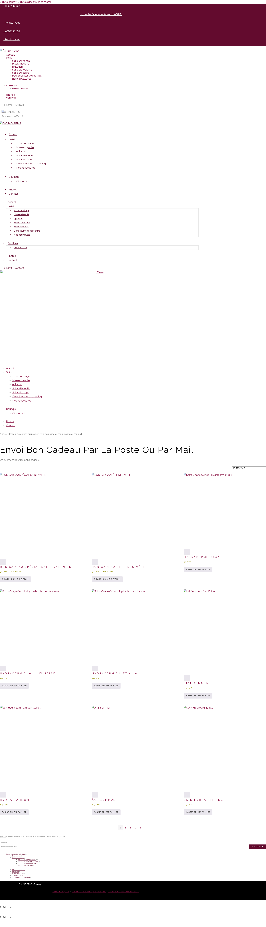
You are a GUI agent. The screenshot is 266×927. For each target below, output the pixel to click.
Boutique (14, 176)
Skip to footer (43, 1)
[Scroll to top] (1, 924)
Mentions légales (60, 891)
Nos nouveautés (25, 167)
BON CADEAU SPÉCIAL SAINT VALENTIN (36, 566)
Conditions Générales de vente (123, 891)
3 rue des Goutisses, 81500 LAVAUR (101, 14)
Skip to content (8, 1)
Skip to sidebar (26, 1)
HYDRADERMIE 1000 (202, 557)
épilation (21, 151)
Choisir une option (15, 579)
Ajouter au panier (198, 569)
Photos (13, 189)
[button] (1, 127)
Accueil (13, 134)
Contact (13, 193)
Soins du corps (24, 159)
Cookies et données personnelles (89, 891)
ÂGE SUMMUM (104, 799)
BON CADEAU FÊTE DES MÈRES (120, 566)
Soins (12, 139)
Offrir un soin (23, 181)
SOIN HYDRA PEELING (203, 799)
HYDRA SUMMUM (14, 799)
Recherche (4, 843)
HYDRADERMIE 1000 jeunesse (28, 673)
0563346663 (12, 5)
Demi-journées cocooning (31, 163)
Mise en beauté (25, 147)
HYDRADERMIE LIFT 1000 (115, 673)
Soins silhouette (25, 155)
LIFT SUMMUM (196, 683)
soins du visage (25, 143)
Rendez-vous (12, 22)
